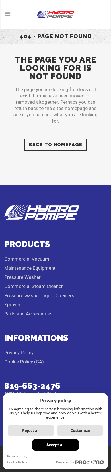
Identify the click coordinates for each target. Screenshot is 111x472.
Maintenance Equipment (30, 268)
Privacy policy (17, 456)
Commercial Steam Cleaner (33, 286)
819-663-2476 (32, 386)
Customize (80, 430)
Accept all (55, 444)
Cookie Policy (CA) (24, 362)
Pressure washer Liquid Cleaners (39, 295)
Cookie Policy (17, 462)
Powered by (65, 462)
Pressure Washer (22, 277)
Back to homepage (55, 144)
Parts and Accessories (28, 314)
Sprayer (12, 304)
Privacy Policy (19, 352)
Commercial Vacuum (26, 259)
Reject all (31, 430)
